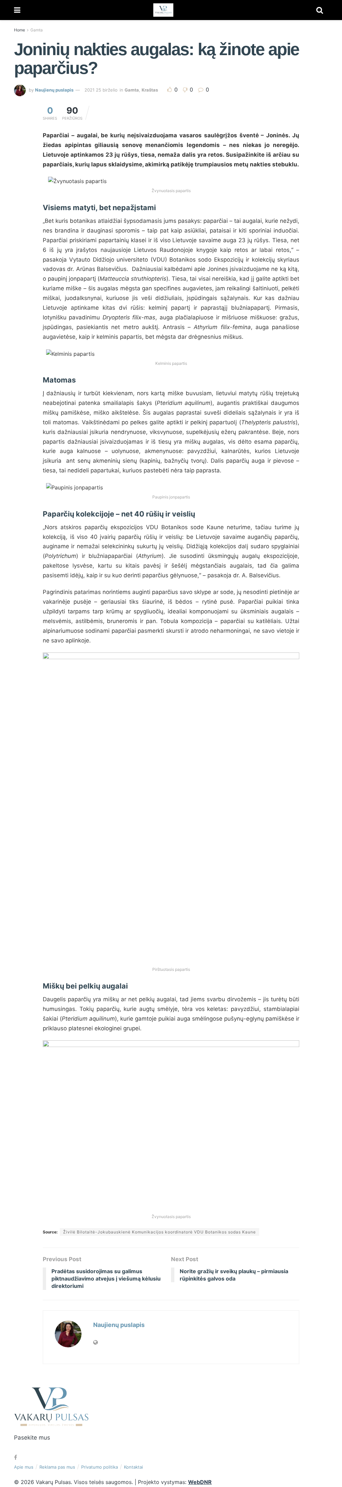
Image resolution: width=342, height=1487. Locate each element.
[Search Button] (319, 10)
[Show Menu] (17, 10)
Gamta (36, 29)
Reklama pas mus (57, 1467)
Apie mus (23, 1467)
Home (19, 29)
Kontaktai (133, 1467)
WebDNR (200, 1482)
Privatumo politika (99, 1467)
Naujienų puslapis (54, 90)
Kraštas (150, 90)
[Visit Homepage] (163, 10)
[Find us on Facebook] (15, 1457)
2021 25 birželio (101, 90)
